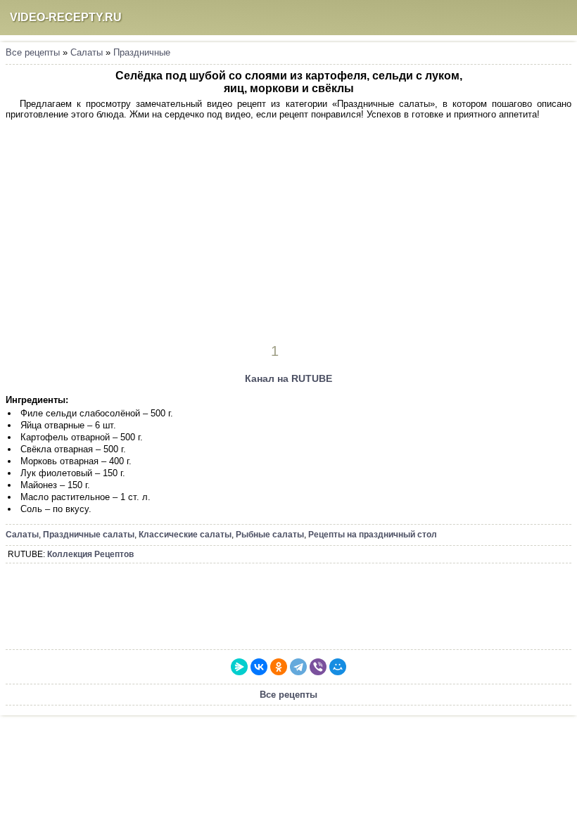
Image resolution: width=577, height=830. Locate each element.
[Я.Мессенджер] (239, 666)
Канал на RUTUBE (288, 378)
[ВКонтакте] (259, 666)
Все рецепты (33, 52)
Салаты (86, 52)
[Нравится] (295, 351)
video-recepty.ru (66, 17)
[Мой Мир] (337, 666)
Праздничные (141, 52)
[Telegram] (298, 666)
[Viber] (318, 666)
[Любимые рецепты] (504, 17)
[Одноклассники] (278, 666)
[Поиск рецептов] (532, 17)
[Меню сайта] (559, 17)
